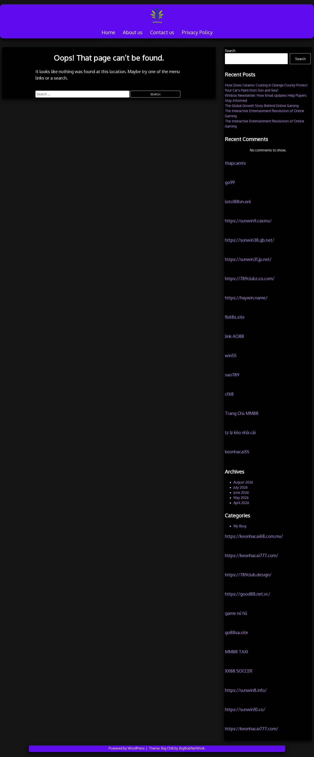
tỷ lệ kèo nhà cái (240, 432)
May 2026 (241, 497)
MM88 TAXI (236, 651)
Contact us (162, 32)
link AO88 (234, 336)
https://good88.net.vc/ (247, 594)
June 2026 (241, 492)
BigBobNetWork (192, 748)
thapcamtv (235, 163)
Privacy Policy (197, 32)
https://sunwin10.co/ (245, 709)
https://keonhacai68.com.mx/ (254, 536)
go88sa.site (236, 632)
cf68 (229, 394)
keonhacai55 (237, 451)
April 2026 (241, 503)
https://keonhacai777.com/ (251, 555)
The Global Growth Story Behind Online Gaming (262, 105)
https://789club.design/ (248, 574)
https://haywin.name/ (246, 297)
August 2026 (243, 482)
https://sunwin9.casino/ (248, 220)
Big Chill (167, 748)
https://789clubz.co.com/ (249, 278)
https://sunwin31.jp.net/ (248, 259)
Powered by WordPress (127, 748)
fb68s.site (235, 317)
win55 (230, 355)
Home (108, 32)
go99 (230, 182)
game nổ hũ (236, 613)
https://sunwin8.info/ (246, 690)
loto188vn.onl (238, 201)
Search (230, 51)
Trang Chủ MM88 (241, 413)
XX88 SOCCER (238, 671)
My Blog (239, 526)
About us (132, 32)
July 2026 (240, 487)
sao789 (232, 374)
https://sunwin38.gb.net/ (249, 240)
